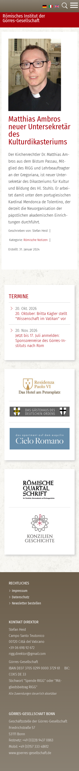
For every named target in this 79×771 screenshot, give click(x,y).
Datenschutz (20, 597)
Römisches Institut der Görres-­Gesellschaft (24, 18)
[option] (45, 6)
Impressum (19, 591)
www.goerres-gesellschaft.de (30, 753)
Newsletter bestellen (26, 603)
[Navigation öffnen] (74, 6)
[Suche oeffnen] (64, 6)
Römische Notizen (35, 240)
